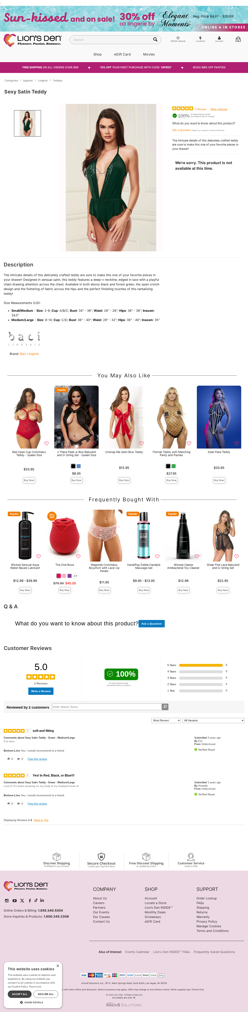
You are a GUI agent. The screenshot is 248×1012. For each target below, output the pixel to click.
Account (151, 898)
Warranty (203, 917)
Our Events (101, 912)
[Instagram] (7, 900)
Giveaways (153, 917)
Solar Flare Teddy (219, 452)
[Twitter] (22, 900)
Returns (202, 912)
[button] (73, 466)
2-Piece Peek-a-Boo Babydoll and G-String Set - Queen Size (76, 453)
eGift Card (122, 54)
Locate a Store (155, 903)
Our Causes (101, 917)
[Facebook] (30, 900)
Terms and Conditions (212, 931)
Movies (149, 54)
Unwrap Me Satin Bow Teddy (124, 452)
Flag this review (37, 758)
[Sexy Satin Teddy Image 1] (111, 177)
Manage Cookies (208, 926)
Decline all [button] (46, 994)
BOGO (209, 67)
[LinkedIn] (42, 900)
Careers (98, 903)
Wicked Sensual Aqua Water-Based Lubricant (25, 566)
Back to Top (41, 820)
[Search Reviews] (165, 707)
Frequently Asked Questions (214, 952)
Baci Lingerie (29, 354)
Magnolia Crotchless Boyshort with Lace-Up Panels (104, 568)
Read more (35, 986)
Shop (97, 54)
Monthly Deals (155, 912)
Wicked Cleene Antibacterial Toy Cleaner (183, 566)
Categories (11, 80)
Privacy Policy (206, 921)
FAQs (200, 903)
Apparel (28, 80)
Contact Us (101, 921)
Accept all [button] (20, 994)
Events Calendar (137, 952)
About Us (100, 898)
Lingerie (43, 80)
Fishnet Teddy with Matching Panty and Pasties (171, 453)
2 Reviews (201, 109)
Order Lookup (206, 898)
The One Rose (64, 564)
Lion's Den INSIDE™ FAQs (171, 952)
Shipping (202, 907)
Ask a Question (181, 130)
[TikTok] (36, 900)
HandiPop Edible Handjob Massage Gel (143, 566)
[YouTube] (14, 900)
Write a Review (218, 109)
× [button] (57, 966)
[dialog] (33, 985)
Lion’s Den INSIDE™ (159, 907)
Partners (99, 907)
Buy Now (29, 480)
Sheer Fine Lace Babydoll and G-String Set (223, 566)
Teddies (57, 80)
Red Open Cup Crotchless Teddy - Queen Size (29, 453)
